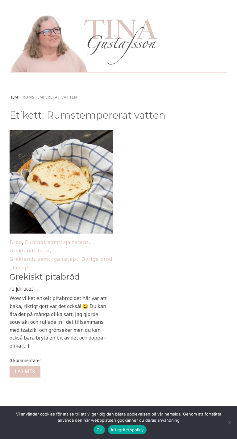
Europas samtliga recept (57, 242)
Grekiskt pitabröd (45, 277)
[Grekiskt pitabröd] (61, 133)
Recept (21, 267)
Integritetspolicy (127, 429)
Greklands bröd (30, 250)
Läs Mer (25, 371)
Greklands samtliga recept (44, 258)
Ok (99, 429)
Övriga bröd (96, 258)
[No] (229, 423)
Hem (14, 97)
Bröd (16, 242)
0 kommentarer (25, 360)
